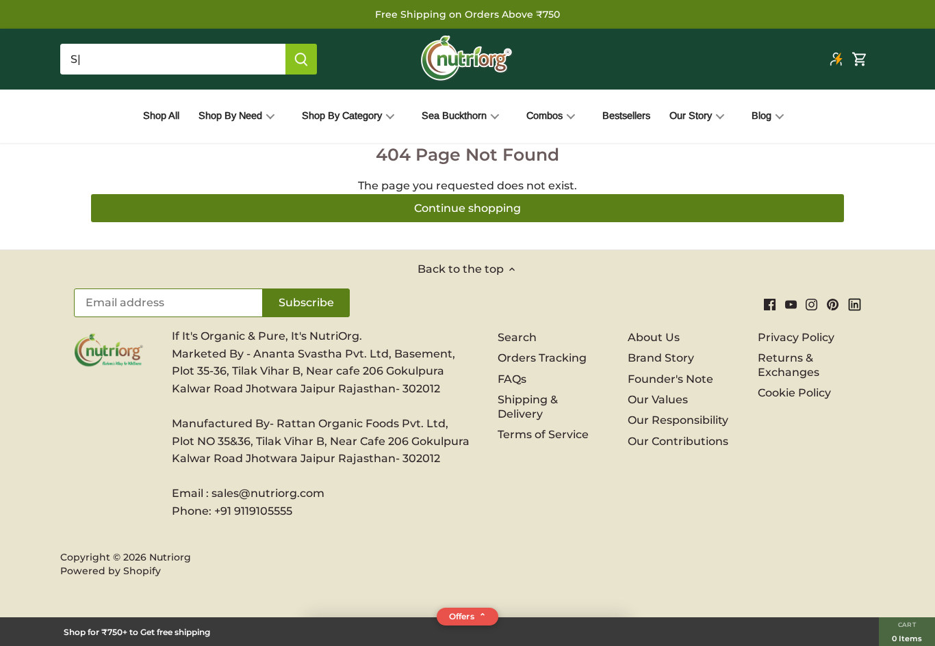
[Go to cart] (859, 59)
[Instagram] (811, 304)
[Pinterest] (832, 304)
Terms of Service (543, 434)
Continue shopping (467, 208)
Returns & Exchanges (788, 365)
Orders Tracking (542, 357)
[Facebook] (770, 304)
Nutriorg (170, 557)
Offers (467, 616)
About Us (654, 337)
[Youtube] (791, 304)
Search (517, 337)
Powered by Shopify (110, 571)
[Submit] (301, 59)
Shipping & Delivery (528, 406)
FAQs (512, 379)
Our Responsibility (678, 420)
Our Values (658, 399)
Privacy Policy (796, 337)
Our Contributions (678, 441)
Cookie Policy (794, 392)
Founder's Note (670, 379)
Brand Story (661, 357)
